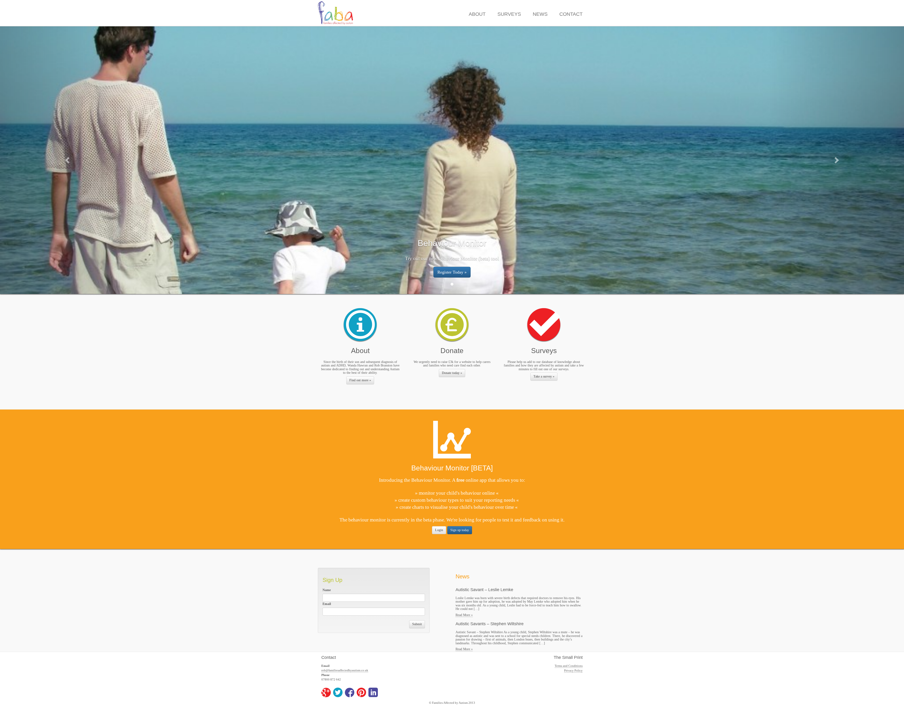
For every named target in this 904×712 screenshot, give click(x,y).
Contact (571, 14)
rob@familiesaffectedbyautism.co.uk (344, 670)
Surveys (509, 14)
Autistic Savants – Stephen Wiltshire (490, 623)
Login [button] (439, 530)
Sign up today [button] (459, 530)
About (477, 14)
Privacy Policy (573, 670)
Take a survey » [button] (543, 376)
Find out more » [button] (360, 380)
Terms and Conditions (569, 666)
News (540, 14)
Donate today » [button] (452, 373)
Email (327, 604)
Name (327, 590)
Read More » (464, 615)
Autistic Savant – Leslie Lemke (484, 589)
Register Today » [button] (452, 272)
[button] (68, 160)
